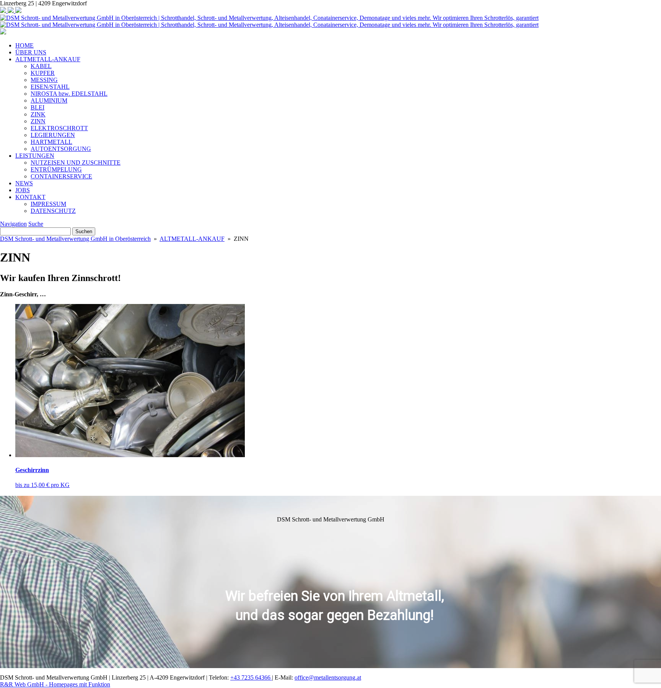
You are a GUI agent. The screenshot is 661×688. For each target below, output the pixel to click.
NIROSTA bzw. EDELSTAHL (69, 93)
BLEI (37, 107)
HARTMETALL (51, 142)
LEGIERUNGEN (53, 135)
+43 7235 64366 (251, 677)
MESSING (44, 80)
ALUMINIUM (49, 100)
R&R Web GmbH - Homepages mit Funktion (55, 684)
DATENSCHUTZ (53, 211)
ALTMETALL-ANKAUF (47, 59)
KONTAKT (30, 197)
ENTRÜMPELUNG (56, 169)
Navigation (13, 224)
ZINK (38, 114)
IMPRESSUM (48, 204)
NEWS (24, 183)
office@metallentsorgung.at (328, 677)
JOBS (22, 190)
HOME (24, 45)
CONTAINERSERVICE (61, 176)
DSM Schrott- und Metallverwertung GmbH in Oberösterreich (75, 238)
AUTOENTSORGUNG (61, 148)
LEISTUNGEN (34, 155)
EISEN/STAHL (50, 86)
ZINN (38, 121)
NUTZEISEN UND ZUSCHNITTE (75, 162)
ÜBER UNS (30, 52)
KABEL (41, 66)
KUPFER (43, 73)
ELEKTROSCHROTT (59, 128)
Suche (35, 224)
